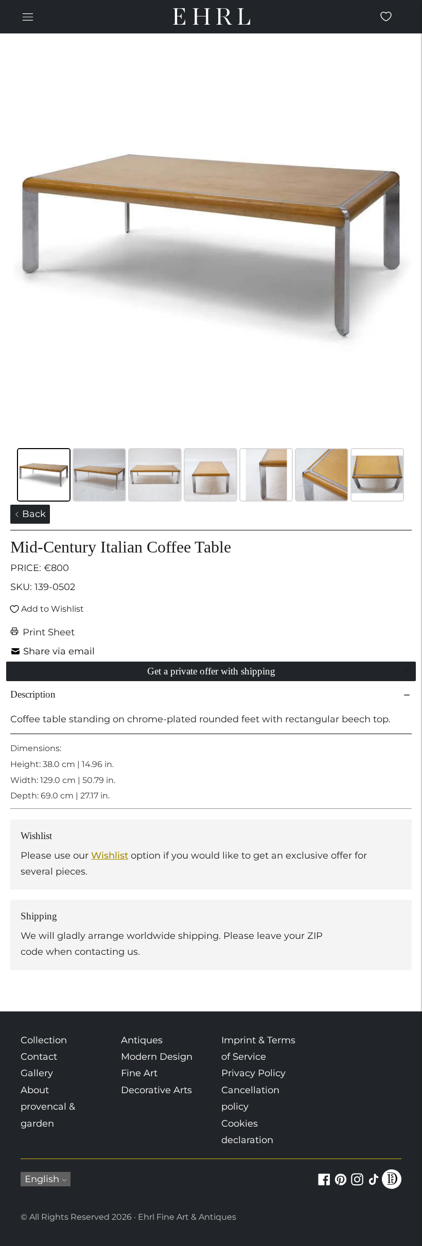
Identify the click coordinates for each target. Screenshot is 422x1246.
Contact (39, 1056)
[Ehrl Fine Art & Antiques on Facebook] (324, 1185)
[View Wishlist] (386, 16)
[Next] (397, 244)
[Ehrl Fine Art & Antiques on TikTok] (373, 1185)
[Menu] (28, 16)
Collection (44, 1040)
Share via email (59, 651)
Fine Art (139, 1073)
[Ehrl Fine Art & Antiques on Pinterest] (341, 1185)
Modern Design (156, 1056)
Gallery (37, 1073)
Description (33, 694)
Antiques (142, 1040)
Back (33, 514)
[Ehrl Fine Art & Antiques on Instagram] (357, 1185)
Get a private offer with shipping (211, 671)
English (42, 1179)
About (35, 1090)
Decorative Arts (156, 1090)
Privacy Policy (253, 1073)
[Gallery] (211, 274)
